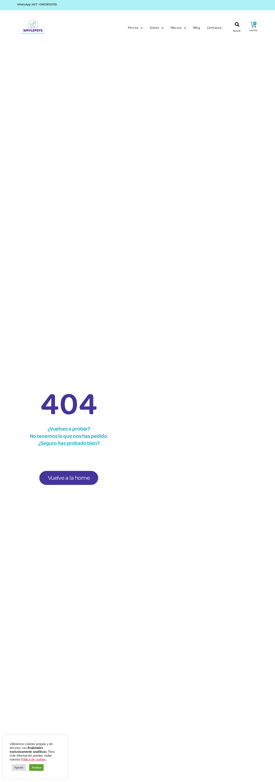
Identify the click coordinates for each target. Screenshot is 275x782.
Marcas (176, 28)
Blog (196, 28)
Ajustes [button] (18, 767)
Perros (133, 28)
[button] (237, 25)
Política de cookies (33, 759)
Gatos (154, 28)
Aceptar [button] (36, 767)
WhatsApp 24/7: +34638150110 (37, 4)
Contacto (214, 28)
